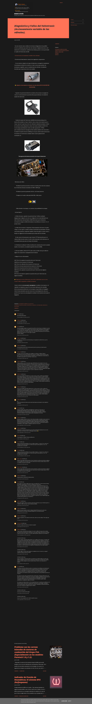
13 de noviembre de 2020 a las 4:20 (23, 447)
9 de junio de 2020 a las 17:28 (22, 396)
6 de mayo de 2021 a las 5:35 (22, 512)
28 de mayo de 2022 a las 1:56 (22, 554)
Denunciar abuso (74, 25)
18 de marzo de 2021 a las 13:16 (22, 505)
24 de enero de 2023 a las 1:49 (22, 587)
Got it (69, 701)
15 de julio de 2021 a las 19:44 (22, 520)
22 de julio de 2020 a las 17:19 (22, 405)
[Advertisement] (30, 631)
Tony (18, 566)
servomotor (57, 53)
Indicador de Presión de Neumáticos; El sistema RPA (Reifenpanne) (27, 680)
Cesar (18, 441)
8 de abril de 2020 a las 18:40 (22, 342)
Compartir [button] (57, 43)
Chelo (18, 408)
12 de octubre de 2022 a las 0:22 (23, 563)
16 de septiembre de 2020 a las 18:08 (24, 425)
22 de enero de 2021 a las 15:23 (22, 478)
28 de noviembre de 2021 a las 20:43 (23, 535)
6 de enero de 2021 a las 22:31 (22, 464)
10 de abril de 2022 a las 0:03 (22, 546)
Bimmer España (18, 14)
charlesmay (19, 523)
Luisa (18, 481)
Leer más (44, 696)
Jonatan (18, 435)
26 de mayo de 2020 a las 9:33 (22, 371)
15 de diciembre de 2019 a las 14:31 (23, 323)
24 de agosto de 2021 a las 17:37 (23, 526)
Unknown (19, 320)
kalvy (18, 326)
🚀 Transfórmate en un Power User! (22, 11)
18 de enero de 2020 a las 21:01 (22, 335)
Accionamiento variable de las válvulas (61, 49)
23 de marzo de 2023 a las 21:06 (23, 593)
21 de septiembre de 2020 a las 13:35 (23, 432)
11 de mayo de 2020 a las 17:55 (22, 358)
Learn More (64, 701)
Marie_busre (19, 458)
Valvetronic (57, 54)
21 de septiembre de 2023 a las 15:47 (23, 599)
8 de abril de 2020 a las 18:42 (22, 348)
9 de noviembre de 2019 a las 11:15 (23, 317)
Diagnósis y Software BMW (37, 305)
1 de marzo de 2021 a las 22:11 (22, 498)
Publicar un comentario (23, 696)
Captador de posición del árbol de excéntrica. (62, 50)
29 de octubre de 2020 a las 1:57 (23, 438)
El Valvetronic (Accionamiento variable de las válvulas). (27, 55)
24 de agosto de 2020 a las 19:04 (23, 414)
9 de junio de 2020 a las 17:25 (22, 383)
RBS (18, 313)
